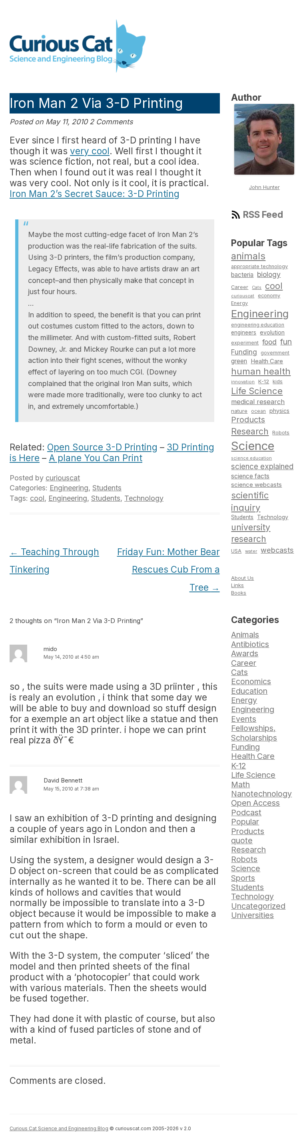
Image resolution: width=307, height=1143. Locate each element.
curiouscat (63, 478)
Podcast (246, 812)
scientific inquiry (250, 501)
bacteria (242, 275)
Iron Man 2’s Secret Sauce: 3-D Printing (94, 193)
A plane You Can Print (95, 457)
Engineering (69, 488)
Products (248, 419)
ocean (258, 411)
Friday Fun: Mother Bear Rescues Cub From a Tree (168, 569)
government (275, 353)
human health (261, 371)
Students (107, 488)
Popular (245, 821)
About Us (242, 578)
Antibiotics (250, 644)
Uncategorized (258, 906)
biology (269, 274)
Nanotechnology (261, 794)
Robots (280, 433)
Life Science (257, 391)
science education (251, 458)
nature (239, 411)
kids (278, 381)
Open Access (255, 803)
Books (238, 592)
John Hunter (264, 187)
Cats (256, 287)
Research (250, 431)
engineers (243, 332)
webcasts (277, 550)
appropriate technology (259, 266)
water (251, 551)
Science (252, 446)
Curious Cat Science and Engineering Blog (59, 1128)
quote (242, 840)
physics (279, 410)
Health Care (267, 361)
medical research (258, 402)
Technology (143, 498)
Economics (251, 681)
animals (248, 256)
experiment (245, 343)
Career (239, 287)
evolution (272, 332)
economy (269, 296)
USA (236, 551)
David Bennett (63, 780)
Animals (245, 634)
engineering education (257, 325)
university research (250, 533)
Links (237, 585)
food (269, 342)
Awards (244, 653)
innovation (243, 381)
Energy (239, 303)
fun (286, 341)
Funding (244, 352)
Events (243, 719)
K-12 (263, 381)
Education (249, 691)
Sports (243, 878)
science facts (250, 476)
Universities (252, 915)
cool (37, 498)
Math (240, 784)
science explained (262, 466)
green (239, 361)
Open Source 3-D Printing (102, 447)
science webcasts (256, 484)
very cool (90, 150)
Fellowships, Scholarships (254, 732)
